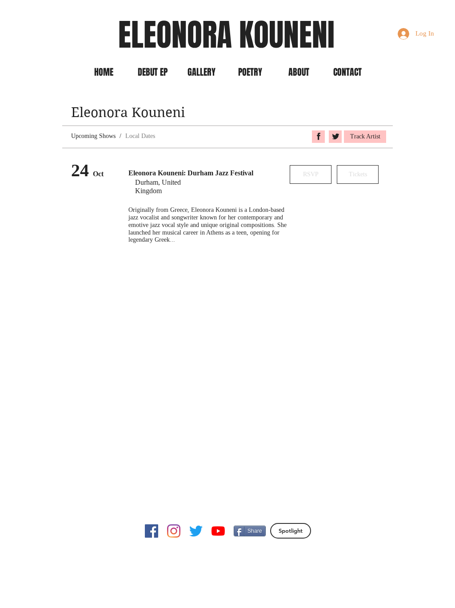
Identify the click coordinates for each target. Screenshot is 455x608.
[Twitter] (196, 531)
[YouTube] (218, 531)
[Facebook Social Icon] (151, 531)
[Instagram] (173, 531)
